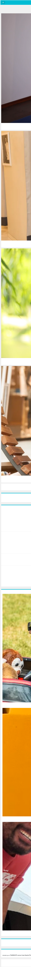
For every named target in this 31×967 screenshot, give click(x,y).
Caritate (19, 955)
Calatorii (13, 955)
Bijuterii (8, 955)
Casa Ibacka (25, 955)
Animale (4, 955)
